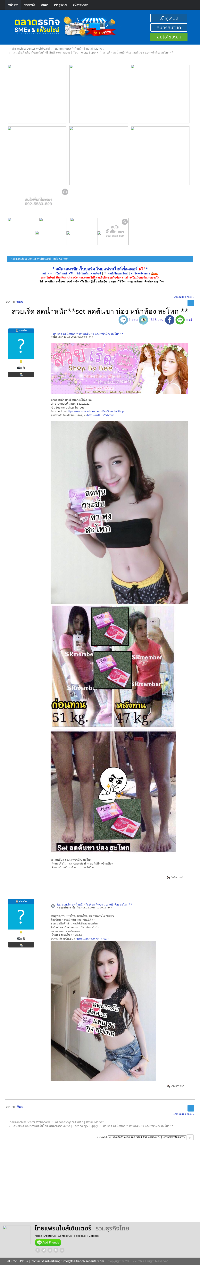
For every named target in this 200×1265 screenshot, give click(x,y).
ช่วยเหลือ (29, 5)
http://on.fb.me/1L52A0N (93, 939)
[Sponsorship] (38, 202)
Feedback (80, 1235)
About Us (50, 1235)
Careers (94, 1235)
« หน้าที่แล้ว (179, 297)
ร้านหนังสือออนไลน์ (116, 273)
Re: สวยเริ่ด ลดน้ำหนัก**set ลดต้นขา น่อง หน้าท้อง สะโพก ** (94, 904)
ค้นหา (44, 5)
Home (38, 1235)
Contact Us (65, 1235)
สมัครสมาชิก (80, 5)
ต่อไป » (190, 297)
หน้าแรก (13, 5)
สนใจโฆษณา (169, 36)
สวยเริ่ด (23, 330)
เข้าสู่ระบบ (60, 5)
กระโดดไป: (102, 1137)
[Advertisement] (121, 1184)
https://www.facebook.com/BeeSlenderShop (95, 411)
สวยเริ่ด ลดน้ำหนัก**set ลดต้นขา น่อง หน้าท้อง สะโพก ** (88, 334)
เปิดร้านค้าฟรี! (64, 273)
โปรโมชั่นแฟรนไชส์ (89, 273)
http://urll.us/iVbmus (100, 415)
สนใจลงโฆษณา (140, 273)
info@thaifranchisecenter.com (83, 1261)
